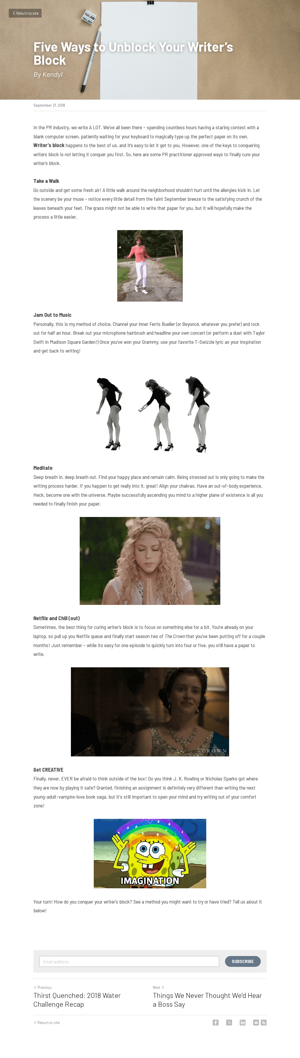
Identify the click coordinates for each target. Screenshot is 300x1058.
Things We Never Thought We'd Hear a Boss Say (207, 999)
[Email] (256, 1022)
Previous (45, 987)
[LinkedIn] (243, 1022)
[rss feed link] (264, 1022)
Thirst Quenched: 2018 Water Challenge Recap (77, 999)
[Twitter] (229, 1022)
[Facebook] (216, 1022)
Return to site (27, 13)
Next (156, 987)
